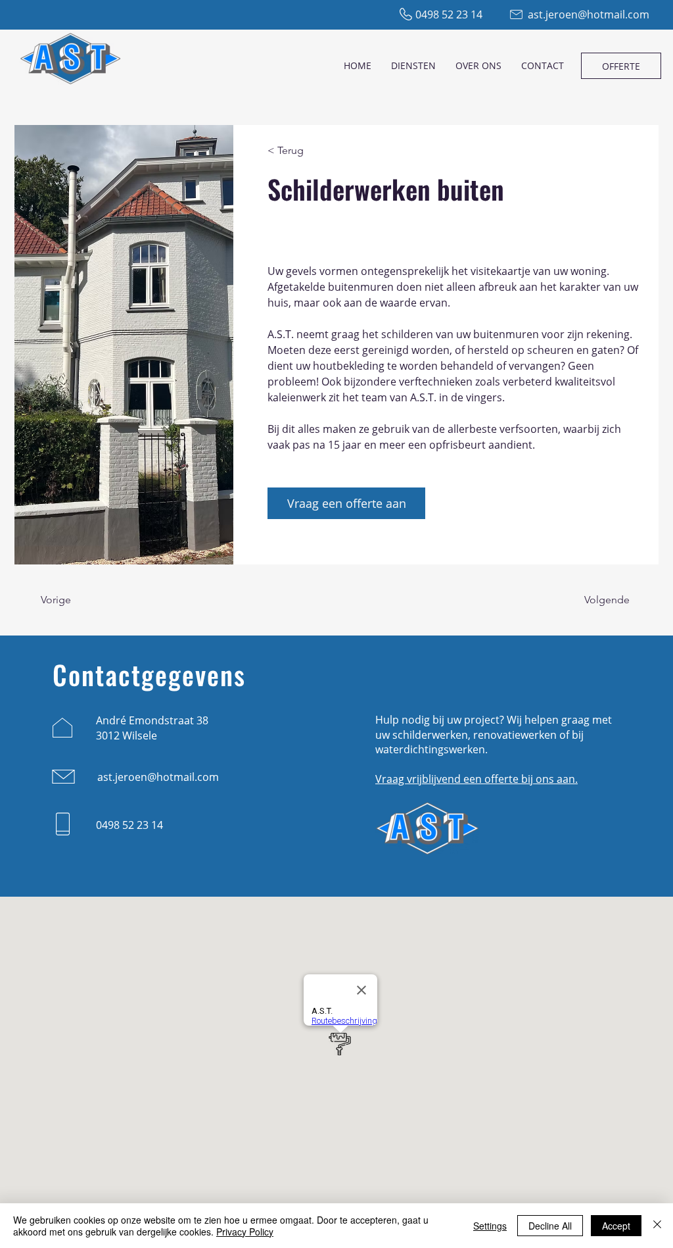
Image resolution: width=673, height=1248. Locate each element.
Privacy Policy (244, 1231)
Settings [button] (490, 1225)
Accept (616, 1225)
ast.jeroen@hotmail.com (588, 14)
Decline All (550, 1225)
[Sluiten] (657, 1225)
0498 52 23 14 (448, 14)
